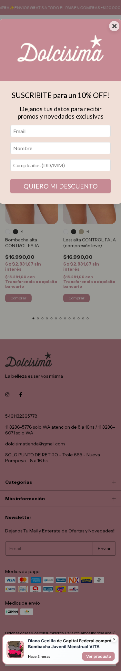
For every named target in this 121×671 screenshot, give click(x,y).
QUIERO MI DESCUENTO (61, 186)
